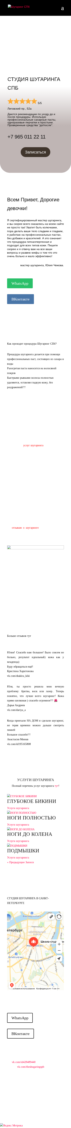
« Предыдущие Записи (20, 862)
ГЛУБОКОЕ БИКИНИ (31, 801)
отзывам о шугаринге (25, 527)
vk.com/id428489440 (24, 1062)
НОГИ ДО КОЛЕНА (29, 834)
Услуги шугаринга (18, 808)
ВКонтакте (20, 299)
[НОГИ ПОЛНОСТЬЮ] (35, 813)
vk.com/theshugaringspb (30, 1066)
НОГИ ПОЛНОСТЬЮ (31, 818)
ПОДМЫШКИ (23, 851)
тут (56, 785)
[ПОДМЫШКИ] (35, 845)
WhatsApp (19, 283)
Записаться (35, 152)
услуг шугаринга (33, 445)
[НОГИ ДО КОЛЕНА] (35, 829)
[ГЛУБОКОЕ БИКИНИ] (35, 796)
